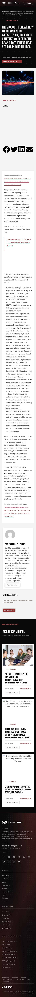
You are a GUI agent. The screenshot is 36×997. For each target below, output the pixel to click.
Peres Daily (5, 918)
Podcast (5, 879)
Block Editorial (6, 921)
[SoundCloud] (9, 862)
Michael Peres (14, 3)
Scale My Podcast (7, 954)
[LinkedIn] (24, 857)
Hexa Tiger (5, 944)
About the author (12, 585)
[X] (9, 857)
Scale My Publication (8, 951)
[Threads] (19, 857)
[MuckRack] (14, 862)
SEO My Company (8, 961)
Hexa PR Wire (6, 948)
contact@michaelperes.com (12, 846)
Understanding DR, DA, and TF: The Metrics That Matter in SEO (19, 242)
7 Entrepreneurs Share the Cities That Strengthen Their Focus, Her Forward (18, 789)
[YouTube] (29, 857)
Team (3, 895)
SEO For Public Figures (9, 957)
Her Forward (6, 925)
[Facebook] (4, 857)
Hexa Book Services (8, 964)
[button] (6, 138)
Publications (6, 885)
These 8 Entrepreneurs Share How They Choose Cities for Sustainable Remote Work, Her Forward (17, 733)
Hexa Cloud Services (8, 941)
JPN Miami (5, 967)
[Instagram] (14, 857)
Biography (5, 875)
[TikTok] (4, 862)
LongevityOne (6, 928)
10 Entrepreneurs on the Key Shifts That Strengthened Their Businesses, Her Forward (16, 678)
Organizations (6, 892)
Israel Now (5, 912)
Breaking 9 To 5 (6, 915)
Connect (5, 898)
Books (4, 882)
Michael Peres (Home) (8, 11)
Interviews (5, 888)
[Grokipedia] (19, 862)
